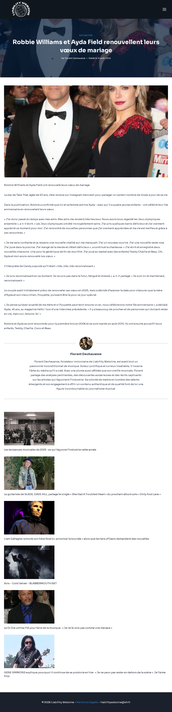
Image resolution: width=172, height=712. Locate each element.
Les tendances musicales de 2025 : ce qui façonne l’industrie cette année (50, 449)
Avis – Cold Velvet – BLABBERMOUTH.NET (30, 583)
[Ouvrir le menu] (164, 9)
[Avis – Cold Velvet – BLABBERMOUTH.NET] (86, 562)
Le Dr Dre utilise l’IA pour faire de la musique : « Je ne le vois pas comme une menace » (58, 627)
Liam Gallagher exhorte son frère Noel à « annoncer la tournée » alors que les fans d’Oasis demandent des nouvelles (76, 538)
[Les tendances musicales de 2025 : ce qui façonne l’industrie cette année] (86, 428)
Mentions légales (87, 702)
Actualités (86, 35)
